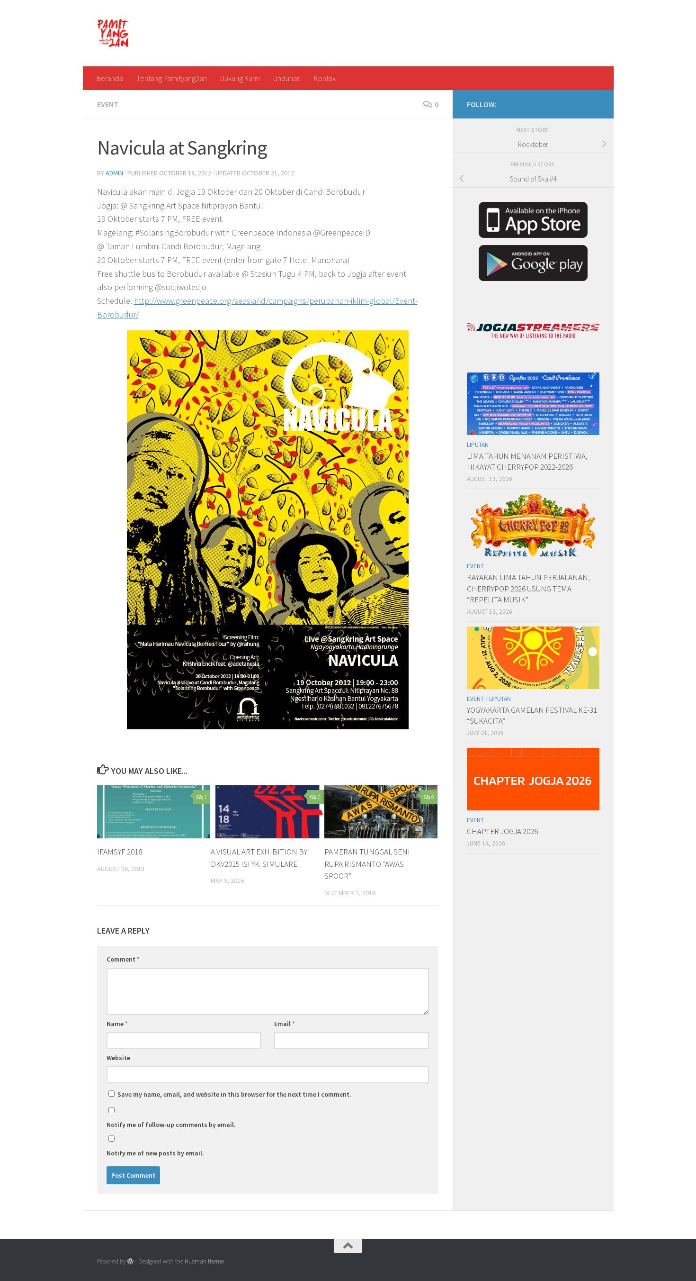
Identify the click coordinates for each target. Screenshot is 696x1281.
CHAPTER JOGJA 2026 (502, 831)
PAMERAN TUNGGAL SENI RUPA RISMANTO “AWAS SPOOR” (367, 863)
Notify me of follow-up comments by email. (171, 1124)
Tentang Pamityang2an (171, 78)
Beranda (110, 78)
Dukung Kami (240, 78)
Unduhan (287, 78)
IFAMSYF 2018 (119, 851)
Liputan (478, 445)
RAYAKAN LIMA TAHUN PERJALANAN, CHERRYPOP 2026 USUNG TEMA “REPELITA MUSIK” (528, 588)
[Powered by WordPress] (130, 1261)
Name (117, 1023)
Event (107, 104)
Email (284, 1023)
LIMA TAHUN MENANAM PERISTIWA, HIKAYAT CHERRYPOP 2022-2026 (527, 461)
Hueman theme (204, 1261)
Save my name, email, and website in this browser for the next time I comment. (234, 1094)
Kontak (325, 78)
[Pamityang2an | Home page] (113, 33)
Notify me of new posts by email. (155, 1153)
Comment (123, 959)
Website (118, 1058)
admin (114, 173)
